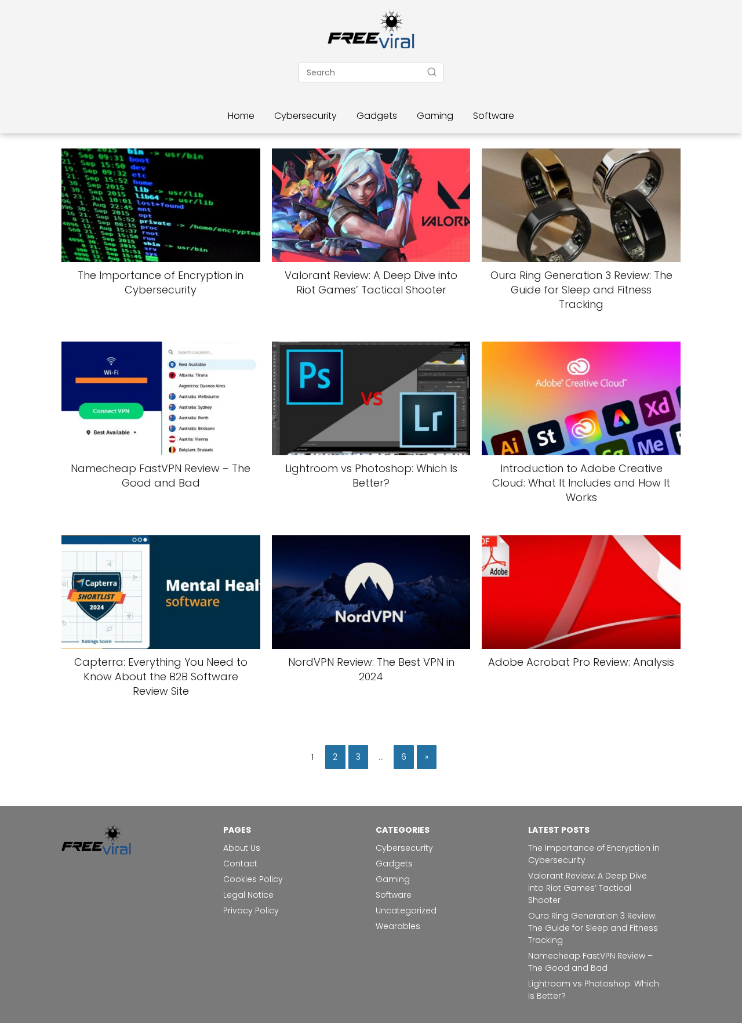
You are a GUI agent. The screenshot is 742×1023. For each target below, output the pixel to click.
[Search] (431, 72)
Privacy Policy (251, 910)
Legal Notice (248, 895)
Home (241, 115)
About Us (241, 848)
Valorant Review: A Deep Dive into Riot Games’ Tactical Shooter (587, 888)
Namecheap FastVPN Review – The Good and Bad (590, 962)
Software (493, 115)
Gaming (435, 115)
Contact (240, 863)
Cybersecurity (305, 115)
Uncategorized (406, 910)
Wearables (398, 926)
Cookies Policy (254, 879)
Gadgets (377, 115)
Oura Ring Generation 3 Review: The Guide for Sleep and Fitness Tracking (593, 928)
